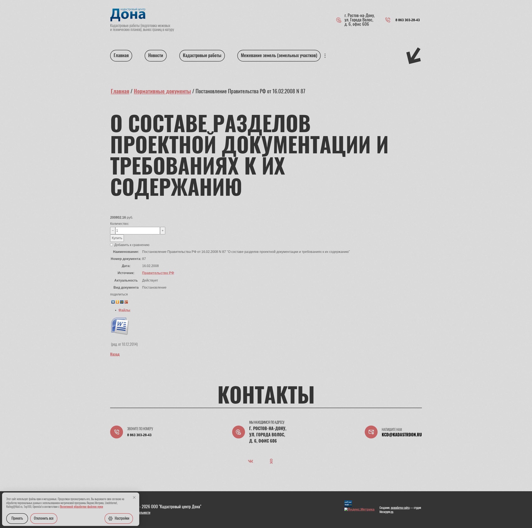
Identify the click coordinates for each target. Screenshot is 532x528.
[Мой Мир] (122, 301)
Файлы (124, 310)
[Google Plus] (126, 301)
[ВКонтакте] (113, 301)
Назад (115, 355)
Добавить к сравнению (131, 245)
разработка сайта (400, 508)
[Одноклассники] (117, 301)
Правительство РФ (158, 273)
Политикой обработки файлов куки (81, 507)
